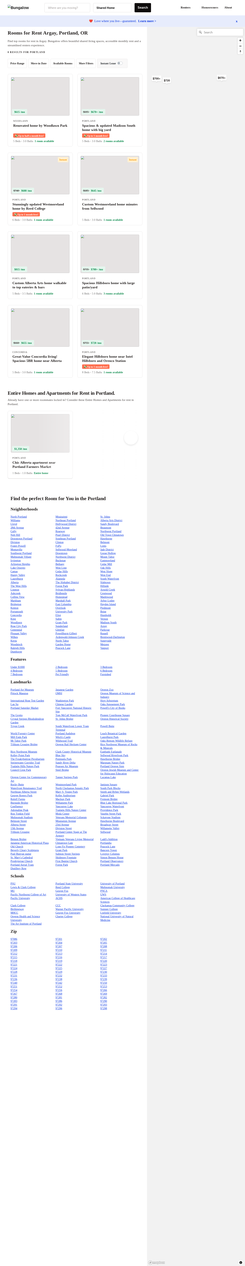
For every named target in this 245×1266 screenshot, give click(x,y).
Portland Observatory (111, 861)
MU (13, 891)
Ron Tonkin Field (20, 813)
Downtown (61, 553)
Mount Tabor (107, 556)
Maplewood (106, 597)
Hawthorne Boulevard (112, 821)
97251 (14, 986)
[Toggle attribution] (240, 1262)
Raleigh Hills (18, 648)
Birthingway (17, 909)
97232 (59, 975)
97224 (14, 968)
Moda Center (62, 813)
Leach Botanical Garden (113, 733)
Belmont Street (19, 821)
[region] (189, 88)
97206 (14, 946)
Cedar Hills (62, 571)
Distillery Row (18, 868)
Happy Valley (18, 575)
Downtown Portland (21, 538)
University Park (64, 611)
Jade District (107, 549)
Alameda (60, 578)
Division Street (64, 828)
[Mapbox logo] (156, 1262)
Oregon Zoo (107, 689)
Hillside (104, 586)
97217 (103, 957)
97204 (59, 942)
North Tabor (62, 640)
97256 (59, 990)
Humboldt (105, 615)
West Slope (106, 571)
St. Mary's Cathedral (22, 857)
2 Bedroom (62, 667)
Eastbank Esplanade (111, 751)
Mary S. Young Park (67, 791)
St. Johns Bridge (64, 718)
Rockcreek (61, 575)
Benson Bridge (18, 839)
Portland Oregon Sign (112, 766)
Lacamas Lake (108, 777)
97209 (14, 950)
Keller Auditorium (65, 795)
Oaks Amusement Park (112, 704)
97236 (14, 979)
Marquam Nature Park (112, 762)
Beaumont (105, 527)
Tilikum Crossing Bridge (24, 744)
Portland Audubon (65, 733)
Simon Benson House (111, 857)
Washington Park (65, 700)
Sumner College (109, 909)
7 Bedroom (17, 674)
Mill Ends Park (19, 737)
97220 (103, 961)
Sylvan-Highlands (65, 589)
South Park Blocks (110, 788)
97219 (59, 961)
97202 (103, 939)
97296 (59, 1008)
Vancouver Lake (64, 806)
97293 (103, 1004)
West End (105, 575)
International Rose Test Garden (27, 700)
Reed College (63, 887)
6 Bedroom (106, 670)
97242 (59, 982)
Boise (103, 611)
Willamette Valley (109, 828)
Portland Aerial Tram (22, 864)
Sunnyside (105, 640)
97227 (103, 968)
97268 (59, 993)
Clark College (18, 905)
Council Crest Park (21, 770)
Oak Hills (105, 567)
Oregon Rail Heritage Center (71, 744)
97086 (14, 939)
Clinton (60, 542)
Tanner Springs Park (67, 777)
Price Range (17, 63)
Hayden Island (108, 604)
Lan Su (14, 704)
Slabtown (105, 582)
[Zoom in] (240, 40)
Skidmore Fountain (66, 857)
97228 (14, 972)
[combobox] (67, 7)
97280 (14, 997)
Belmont (104, 542)
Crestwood (106, 593)
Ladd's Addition (109, 839)
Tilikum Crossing (20, 832)
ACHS (59, 898)
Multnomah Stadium (22, 817)
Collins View (17, 597)
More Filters (86, 63)
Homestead (61, 597)
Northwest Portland (110, 531)
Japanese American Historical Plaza (30, 843)
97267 (14, 993)
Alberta (15, 582)
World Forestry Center (23, 733)
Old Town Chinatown (112, 535)
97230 (103, 972)
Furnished (105, 674)
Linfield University (110, 912)
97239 (103, 979)
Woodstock (16, 644)
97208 (103, 946)
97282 (103, 997)
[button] (237, 7)
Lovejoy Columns (110, 853)
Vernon (104, 618)
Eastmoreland (107, 560)
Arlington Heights (20, 564)
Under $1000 (18, 667)
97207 (59, 946)
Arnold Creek (107, 589)
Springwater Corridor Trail (25, 762)
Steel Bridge (62, 770)
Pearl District (63, 535)
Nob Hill (15, 535)
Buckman (61, 560)
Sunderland (62, 626)
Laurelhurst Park (109, 737)
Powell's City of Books (112, 708)
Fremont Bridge (109, 799)
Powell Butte (107, 726)
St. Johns (105, 516)
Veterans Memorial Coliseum (71, 817)
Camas (14, 571)
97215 (14, 957)
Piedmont (105, 608)
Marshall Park (63, 600)
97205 (103, 942)
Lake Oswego (18, 567)
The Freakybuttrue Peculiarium (27, 759)
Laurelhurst (17, 578)
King (13, 618)
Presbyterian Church (22, 861)
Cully (13, 531)
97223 (103, 964)
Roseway (60, 531)
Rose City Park (19, 626)
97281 (59, 997)
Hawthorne (106, 538)
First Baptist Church (66, 861)
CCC (58, 905)
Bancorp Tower (108, 850)
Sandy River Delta (65, 762)
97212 (14, 953)
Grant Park (61, 622)
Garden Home (63, 644)
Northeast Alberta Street (24, 791)
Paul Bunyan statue (21, 853)
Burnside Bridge (19, 802)
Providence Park (109, 810)
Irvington (16, 560)
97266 (103, 990)
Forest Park (62, 586)
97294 (14, 1008)
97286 (59, 1001)
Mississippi (61, 516)
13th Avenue (17, 828)
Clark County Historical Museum (73, 751)
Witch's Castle (63, 737)
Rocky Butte (17, 784)
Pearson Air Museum (67, 766)
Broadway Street (109, 824)
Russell (104, 633)
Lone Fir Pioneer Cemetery (70, 846)
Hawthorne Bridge (110, 759)
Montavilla (16, 549)
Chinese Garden (64, 704)
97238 (59, 979)
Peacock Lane (63, 648)
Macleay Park (63, 799)
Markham (16, 600)
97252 (59, 986)
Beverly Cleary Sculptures (25, 850)
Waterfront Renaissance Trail (26, 788)
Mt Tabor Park (18, 740)
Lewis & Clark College (23, 887)
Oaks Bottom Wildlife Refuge (116, 740)
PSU (13, 883)
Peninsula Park (64, 759)
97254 (14, 990)
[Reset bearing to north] (240, 51)
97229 (59, 972)
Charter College (64, 916)
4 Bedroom (17, 670)
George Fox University (68, 912)
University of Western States (71, 894)
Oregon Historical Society (114, 718)
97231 (14, 975)
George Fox (62, 891)
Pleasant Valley (19, 633)
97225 (59, 968)
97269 (103, 993)
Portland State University (69, 883)
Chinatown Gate (64, 843)
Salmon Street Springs (68, 853)
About (228, 7)
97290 (103, 1001)
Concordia (16, 615)
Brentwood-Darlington (112, 637)
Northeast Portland (66, 520)
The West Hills (19, 586)
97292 (59, 1004)
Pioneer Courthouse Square (115, 715)
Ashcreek (15, 593)
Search (143, 7)
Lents (103, 545)
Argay (103, 626)
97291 (14, 1004)
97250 (103, 982)
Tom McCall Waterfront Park (71, 715)
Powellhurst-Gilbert (66, 633)
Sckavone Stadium (110, 817)
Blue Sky (60, 755)
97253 (103, 986)
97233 (103, 975)
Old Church (17, 846)
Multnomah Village (21, 556)
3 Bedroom (106, 667)
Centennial (16, 629)
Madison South (108, 622)
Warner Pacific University (70, 909)
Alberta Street (18, 824)
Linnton (15, 589)
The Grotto (17, 715)
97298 (103, 1008)
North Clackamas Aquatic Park (72, 788)
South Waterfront (109, 578)
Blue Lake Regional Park (113, 802)
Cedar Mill (106, 564)
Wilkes (14, 637)
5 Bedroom (62, 670)
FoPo (58, 545)
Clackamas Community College (117, 905)
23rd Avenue (62, 824)
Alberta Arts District (111, 520)
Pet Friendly (62, 674)
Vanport (104, 648)
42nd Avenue (62, 527)
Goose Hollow (108, 553)
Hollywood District (66, 524)
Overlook (61, 608)
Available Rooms (62, 63)
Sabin (59, 618)
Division (15, 542)
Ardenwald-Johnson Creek (70, 637)
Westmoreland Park (66, 784)
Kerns (14, 640)
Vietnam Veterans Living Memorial (75, 839)
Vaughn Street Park (110, 813)
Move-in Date (39, 63)
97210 (59, 950)
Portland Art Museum (22, 689)
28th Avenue (17, 527)
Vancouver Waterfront (112, 806)
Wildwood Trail (64, 740)
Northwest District (65, 556)
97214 (103, 953)
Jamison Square (108, 784)
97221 (14, 964)
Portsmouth (17, 611)
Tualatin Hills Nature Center (71, 810)
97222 (59, 964)
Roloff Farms (18, 799)
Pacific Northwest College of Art (28, 894)
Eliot (58, 615)
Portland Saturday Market (24, 708)
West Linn (61, 567)
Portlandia (105, 843)
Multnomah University (112, 887)
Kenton (14, 608)
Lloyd (14, 524)
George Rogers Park (21, 795)
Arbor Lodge (107, 600)
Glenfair (60, 629)
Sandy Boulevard (109, 524)
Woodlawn (16, 622)
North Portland (19, 516)
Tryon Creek (17, 726)
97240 (14, 982)
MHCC (14, 912)
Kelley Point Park (20, 755)
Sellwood (105, 832)
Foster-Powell (18, 545)
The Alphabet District (67, 582)
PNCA (103, 891)
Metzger (104, 644)
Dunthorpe (16, 651)
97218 (14, 961)
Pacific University (20, 898)
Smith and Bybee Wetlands (114, 791)
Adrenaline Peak (19, 810)
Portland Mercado (110, 864)
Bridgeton (16, 604)
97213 (59, 953)
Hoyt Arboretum (109, 700)
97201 (59, 939)
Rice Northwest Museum (24, 751)
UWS (103, 894)
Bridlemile (61, 593)
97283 (14, 1001)
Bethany (60, 564)
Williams (15, 520)
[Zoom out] (240, 46)
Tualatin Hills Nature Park (25, 766)
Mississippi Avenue (66, 821)
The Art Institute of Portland (26, 923)
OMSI (59, 693)
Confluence (17, 806)
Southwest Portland (21, 553)
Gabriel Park (107, 795)
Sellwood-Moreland (66, 549)
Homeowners (210, 7)
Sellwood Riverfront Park (114, 755)
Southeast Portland (66, 538)
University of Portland (112, 883)
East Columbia (63, 604)
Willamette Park (64, 802)
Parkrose (105, 629)
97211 (103, 950)
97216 (59, 957)
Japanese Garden (64, 689)
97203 (14, 942)
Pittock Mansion (19, 693)
